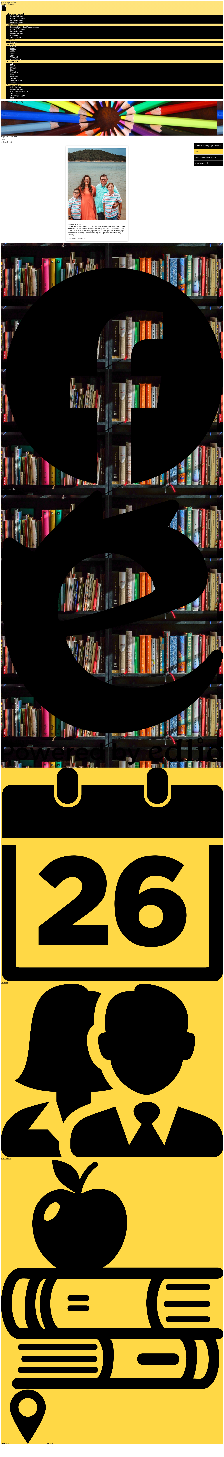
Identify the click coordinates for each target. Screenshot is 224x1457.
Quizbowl (14, 76)
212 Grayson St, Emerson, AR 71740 (15, 246)
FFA (12, 70)
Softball (13, 49)
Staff (12, 98)
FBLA (12, 66)
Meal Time (10, 252)
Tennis (12, 51)
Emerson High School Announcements (24, 27)
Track (12, 53)
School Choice (15, 37)
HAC (8, 259)
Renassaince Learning (14, 255)
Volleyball (14, 57)
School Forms (15, 93)
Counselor (14, 35)
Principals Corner (16, 22)
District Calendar (16, 16)
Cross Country (15, 59)
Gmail (8, 257)
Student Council (16, 80)
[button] (15, 14)
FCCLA (13, 68)
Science (13, 78)
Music (12, 74)
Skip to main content (8, 2)
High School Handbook (19, 91)
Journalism (14, 72)
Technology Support (17, 95)
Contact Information (17, 18)
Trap (12, 55)
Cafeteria (13, 42)
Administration (15, 87)
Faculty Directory (16, 20)
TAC (7, 261)
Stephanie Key (6, 137)
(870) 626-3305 (40, 246)
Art (11, 64)
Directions (49, 1443)
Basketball (14, 47)
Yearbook (13, 83)
